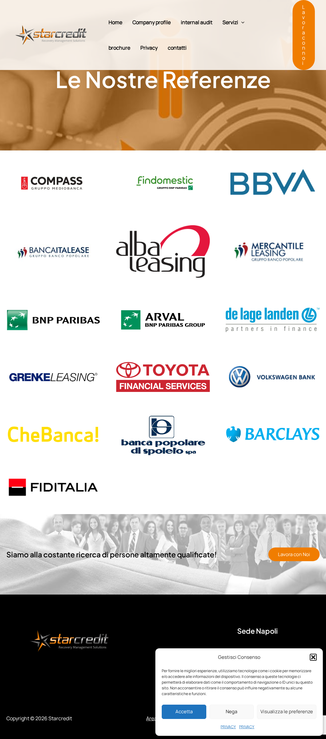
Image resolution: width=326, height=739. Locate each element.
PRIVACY (228, 726)
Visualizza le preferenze (286, 711)
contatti (177, 47)
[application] (241, 22)
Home (115, 22)
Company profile (151, 22)
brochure (119, 47)
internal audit (196, 22)
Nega (231, 711)
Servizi (230, 22)
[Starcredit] (51, 34)
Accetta (184, 711)
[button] (313, 657)
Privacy (149, 47)
